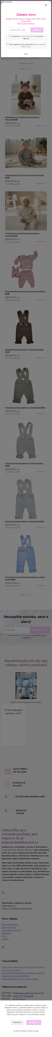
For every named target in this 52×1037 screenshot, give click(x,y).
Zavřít (26, 54)
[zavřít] (46, 5)
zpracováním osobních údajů (28, 36)
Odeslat (37, 30)
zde (37, 1031)
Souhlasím (34, 1022)
